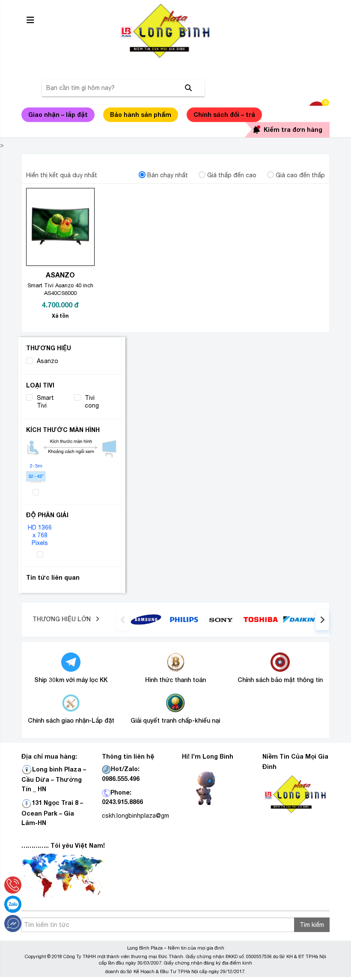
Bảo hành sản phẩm (140, 114)
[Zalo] (12, 904)
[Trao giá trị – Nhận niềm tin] (175, 31)
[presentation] (123, 619)
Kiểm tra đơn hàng (293, 129)
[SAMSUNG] (146, 618)
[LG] (184, 618)
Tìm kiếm (312, 924)
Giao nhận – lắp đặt (58, 114)
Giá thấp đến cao (231, 175)
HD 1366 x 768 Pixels (40, 535)
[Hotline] (12, 885)
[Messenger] (12, 923)
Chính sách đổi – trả (224, 114)
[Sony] (222, 619)
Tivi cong (92, 401)
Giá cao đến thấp (300, 175)
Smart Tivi (45, 401)
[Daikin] (299, 618)
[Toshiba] (260, 619)
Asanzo (47, 360)
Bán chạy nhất (167, 175)
